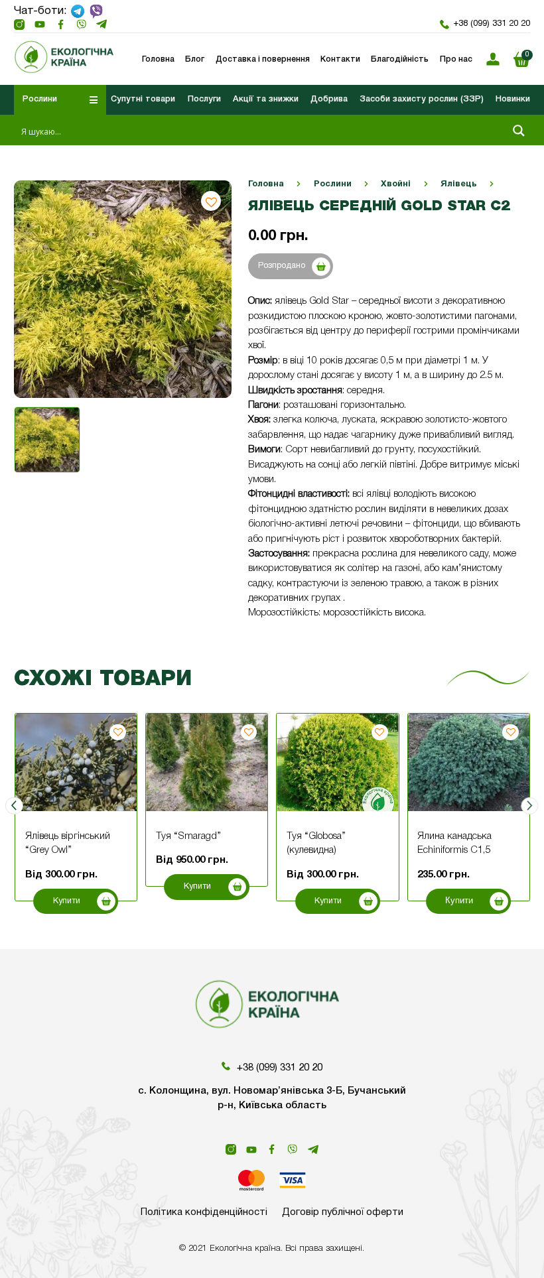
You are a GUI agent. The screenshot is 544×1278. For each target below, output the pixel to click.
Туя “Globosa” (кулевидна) (316, 843)
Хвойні (396, 184)
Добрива (329, 99)
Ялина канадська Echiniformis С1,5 (454, 843)
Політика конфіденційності (204, 1212)
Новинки (513, 99)
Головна (266, 184)
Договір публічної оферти (342, 1212)
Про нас (456, 59)
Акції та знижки (266, 99)
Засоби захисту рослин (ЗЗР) (422, 99)
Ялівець (459, 184)
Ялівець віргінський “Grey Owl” (67, 843)
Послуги (204, 99)
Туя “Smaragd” (188, 836)
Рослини (333, 184)
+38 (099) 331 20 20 (491, 24)
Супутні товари (143, 99)
